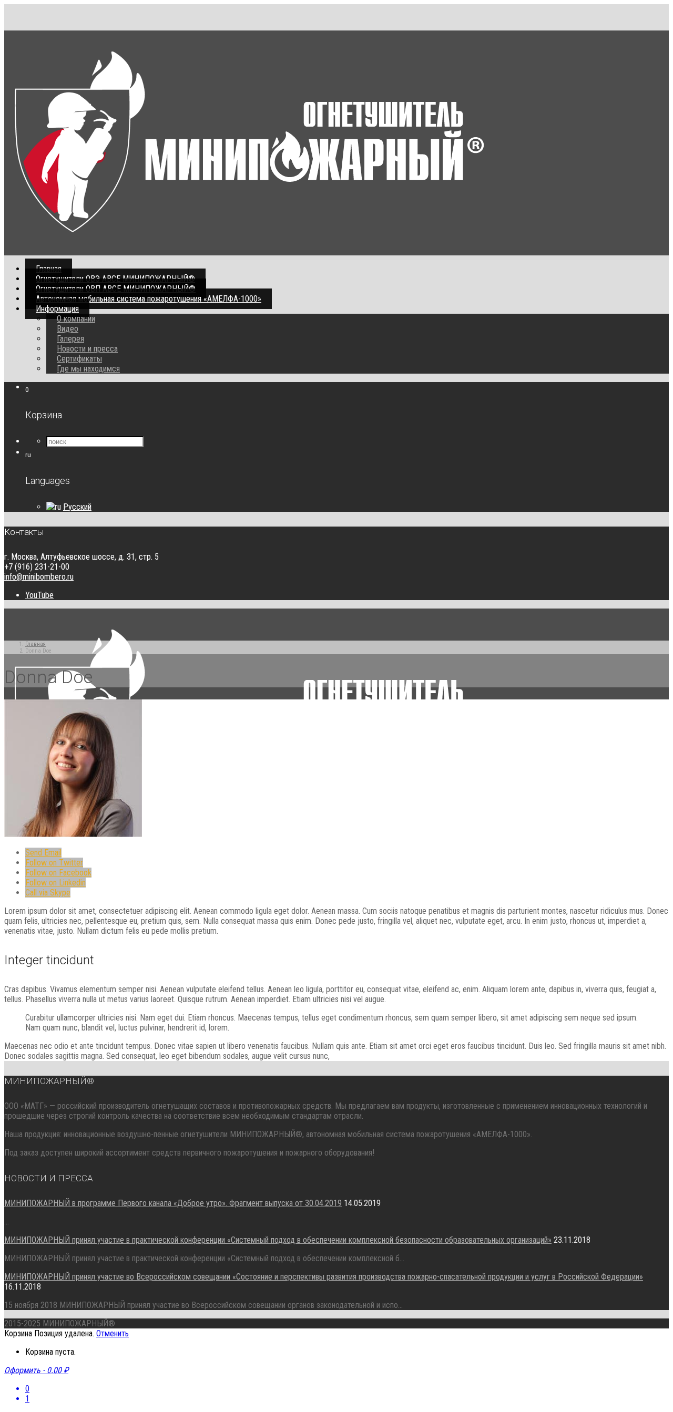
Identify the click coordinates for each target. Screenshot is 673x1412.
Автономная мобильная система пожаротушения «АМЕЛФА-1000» (148, 299)
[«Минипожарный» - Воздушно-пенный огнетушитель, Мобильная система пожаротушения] (249, 229)
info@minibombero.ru (39, 577)
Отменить (112, 1333)
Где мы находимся (88, 369)
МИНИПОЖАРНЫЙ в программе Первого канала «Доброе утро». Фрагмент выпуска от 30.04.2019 (173, 1203)
